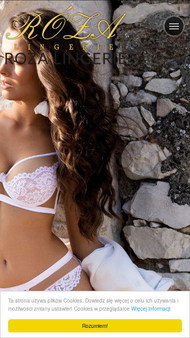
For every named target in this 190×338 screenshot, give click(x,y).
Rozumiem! (95, 325)
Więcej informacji (150, 308)
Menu (174, 26)
